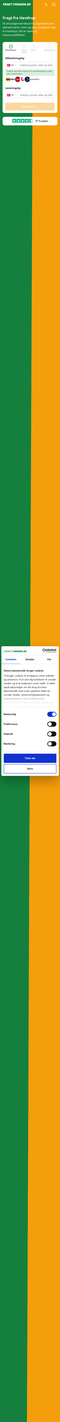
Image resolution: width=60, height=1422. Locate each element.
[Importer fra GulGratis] (8, 79)
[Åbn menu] (53, 4)
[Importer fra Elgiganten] (27, 79)
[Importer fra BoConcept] (32, 79)
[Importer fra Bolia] (37, 79)
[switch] (51, 724)
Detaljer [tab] (30, 659)
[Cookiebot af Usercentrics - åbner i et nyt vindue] (42, 651)
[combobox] (36, 65)
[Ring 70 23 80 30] (44, 4)
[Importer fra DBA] (13, 79)
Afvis (30, 768)
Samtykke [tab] (10, 659)
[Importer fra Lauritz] (22, 79)
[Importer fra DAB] (18, 79)
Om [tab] (49, 659)
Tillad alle (30, 758)
